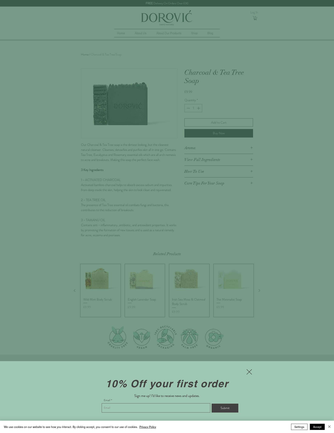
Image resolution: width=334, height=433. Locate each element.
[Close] (329, 427)
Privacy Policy (147, 427)
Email (107, 400)
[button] (249, 372)
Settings (299, 427)
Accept (317, 427)
